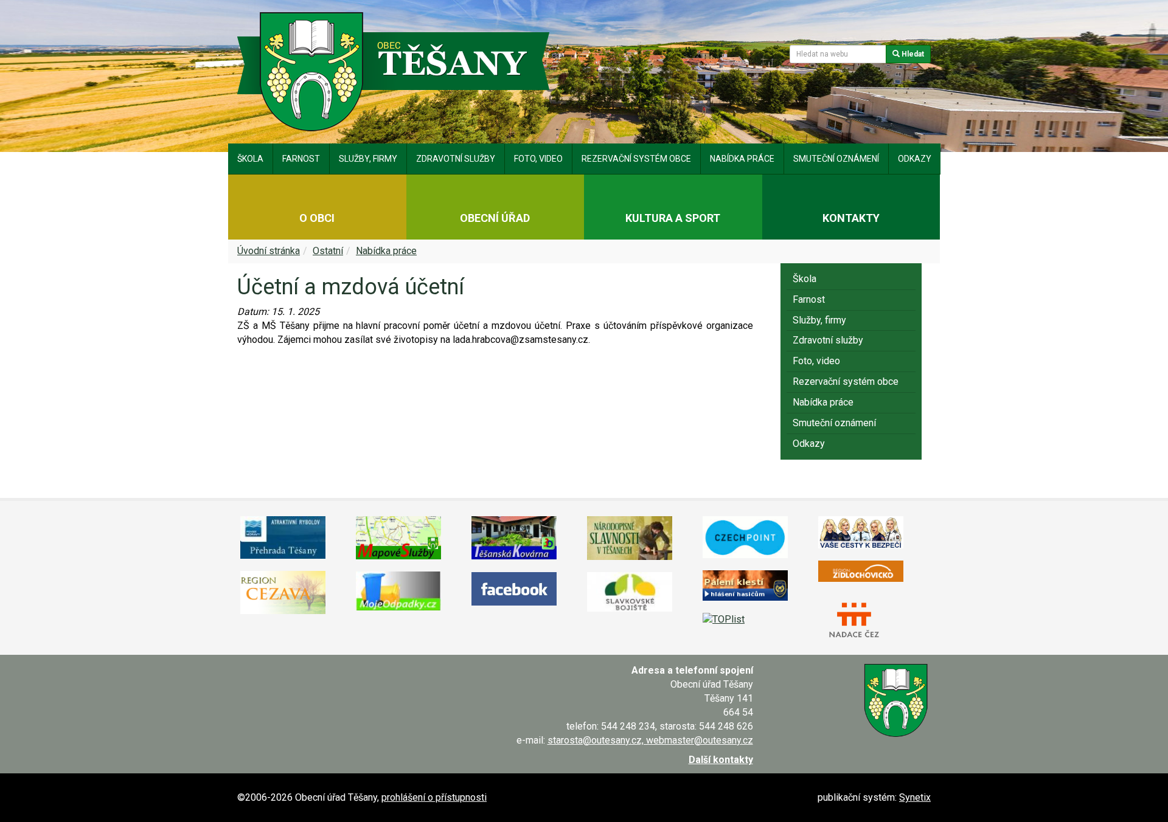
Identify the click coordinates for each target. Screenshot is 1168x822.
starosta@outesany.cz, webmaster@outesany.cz (650, 740)
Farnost (301, 159)
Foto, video (538, 159)
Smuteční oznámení (836, 159)
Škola (250, 159)
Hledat (912, 54)
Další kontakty (721, 759)
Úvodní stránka (268, 251)
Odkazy (914, 159)
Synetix (915, 797)
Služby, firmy (368, 159)
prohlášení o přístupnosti (434, 797)
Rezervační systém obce (636, 159)
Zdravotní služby (455, 159)
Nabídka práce (742, 159)
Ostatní (328, 251)
